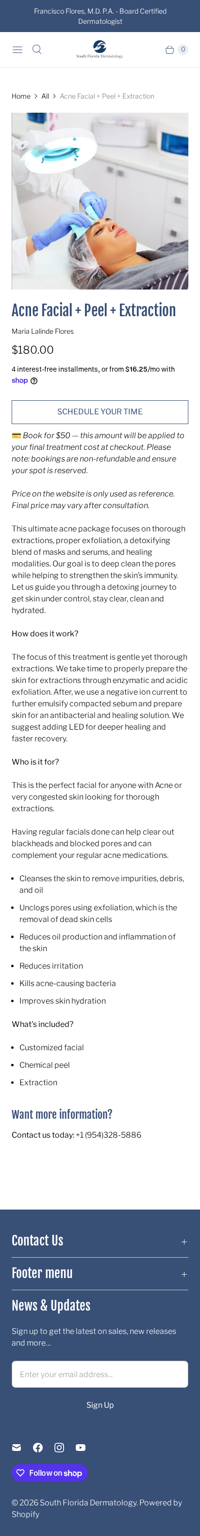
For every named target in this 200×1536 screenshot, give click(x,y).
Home (21, 96)
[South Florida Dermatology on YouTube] (86, 1447)
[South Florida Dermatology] (100, 50)
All (45, 96)
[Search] (37, 49)
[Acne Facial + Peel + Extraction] (100, 201)
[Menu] (17, 49)
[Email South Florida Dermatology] (22, 1447)
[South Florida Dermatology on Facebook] (43, 1447)
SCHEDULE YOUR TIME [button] (100, 411)
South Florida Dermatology (88, 1502)
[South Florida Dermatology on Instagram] (65, 1447)
